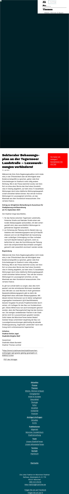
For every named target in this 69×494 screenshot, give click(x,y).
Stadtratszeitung (34, 435)
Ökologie (34, 402)
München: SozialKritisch (34, 432)
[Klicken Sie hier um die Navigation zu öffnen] (65, 4)
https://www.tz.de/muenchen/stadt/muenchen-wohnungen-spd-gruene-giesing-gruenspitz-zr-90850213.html (20, 353)
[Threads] (9, 4)
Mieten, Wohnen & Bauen (53, 13)
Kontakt (35, 451)
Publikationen (34, 427)
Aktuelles (34, 382)
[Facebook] (3, 4)
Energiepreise (35, 394)
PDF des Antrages (10, 359)
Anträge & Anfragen (34, 417)
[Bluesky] (12, 4)
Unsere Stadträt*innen (34, 442)
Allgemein (34, 429)
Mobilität (34, 408)
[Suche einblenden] (60, 4)
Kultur (34, 405)
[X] (6, 4)
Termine (34, 448)
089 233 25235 (35, 482)
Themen (48, 9)
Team (34, 439)
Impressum (35, 454)
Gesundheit (34, 399)
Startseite (34, 463)
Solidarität (34, 411)
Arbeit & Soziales (34, 397)
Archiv (34, 423)
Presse (34, 385)
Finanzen (34, 414)
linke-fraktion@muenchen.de (35, 485)
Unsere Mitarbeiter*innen (34, 444)
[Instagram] (15, 4)
